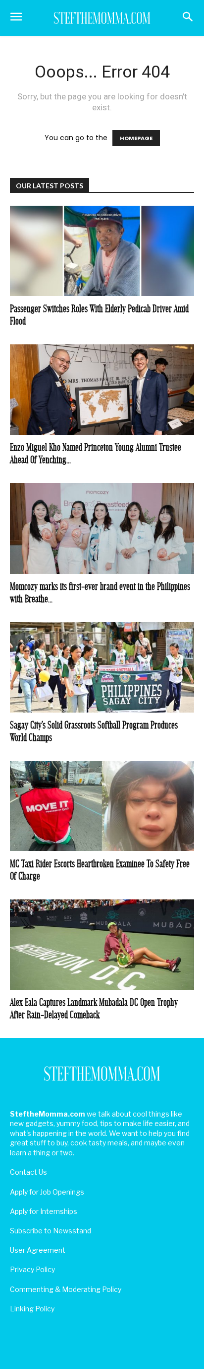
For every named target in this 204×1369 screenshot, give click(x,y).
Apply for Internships (43, 1211)
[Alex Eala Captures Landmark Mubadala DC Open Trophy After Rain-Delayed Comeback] (102, 944)
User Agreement (37, 1250)
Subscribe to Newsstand (50, 1230)
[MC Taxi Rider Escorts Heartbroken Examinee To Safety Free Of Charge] (102, 806)
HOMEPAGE (136, 138)
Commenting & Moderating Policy (65, 1289)
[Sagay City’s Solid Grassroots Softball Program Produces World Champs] (102, 667)
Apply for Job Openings (47, 1192)
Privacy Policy (32, 1269)
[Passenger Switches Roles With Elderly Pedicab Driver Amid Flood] (102, 251)
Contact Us (28, 1172)
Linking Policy (32, 1308)
